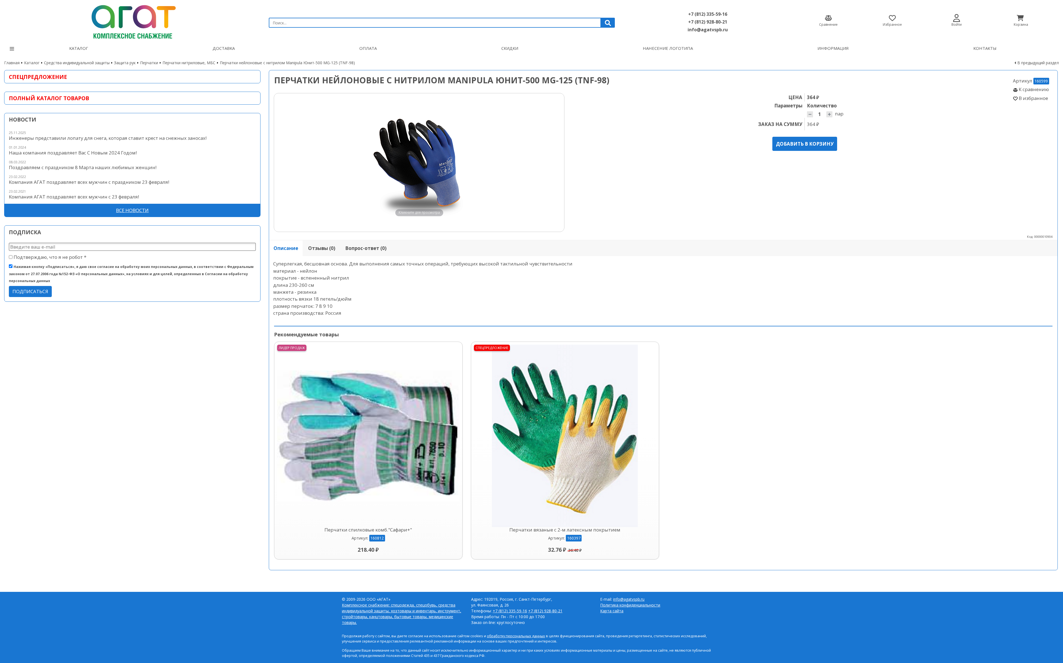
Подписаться (30, 291)
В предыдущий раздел (1038, 62)
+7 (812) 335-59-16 (707, 14)
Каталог (78, 48)
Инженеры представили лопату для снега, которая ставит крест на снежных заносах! (108, 138)
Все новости (132, 210)
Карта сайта (611, 610)
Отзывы (321, 248)
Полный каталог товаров (49, 98)
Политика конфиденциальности (630, 605)
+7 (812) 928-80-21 (707, 22)
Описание (286, 248)
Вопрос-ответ (365, 248)
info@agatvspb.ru (708, 30)
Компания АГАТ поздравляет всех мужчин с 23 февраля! (74, 196)
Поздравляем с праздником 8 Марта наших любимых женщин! (82, 167)
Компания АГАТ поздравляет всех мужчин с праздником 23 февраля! (89, 182)
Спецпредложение (38, 77)
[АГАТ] (132, 20)
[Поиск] (608, 23)
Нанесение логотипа (668, 48)
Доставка (224, 48)
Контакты (985, 48)
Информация (833, 48)
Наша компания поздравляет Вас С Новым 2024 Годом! (73, 152)
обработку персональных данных (516, 636)
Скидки (509, 48)
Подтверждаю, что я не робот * (49, 257)
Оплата (368, 48)
